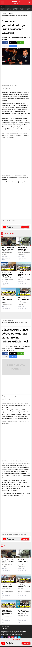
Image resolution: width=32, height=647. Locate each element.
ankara (4, 534)
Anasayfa (4, 13)
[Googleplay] (19, 637)
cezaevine (6, 220)
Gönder (22, 42)
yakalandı (4, 222)
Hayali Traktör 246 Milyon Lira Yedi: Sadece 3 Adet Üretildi (19, 6)
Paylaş (6, 42)
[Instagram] (9, 637)
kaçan (19, 220)
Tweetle (14, 42)
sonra (25, 220)
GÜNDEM (10, 13)
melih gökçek (23, 534)
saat (22, 220)
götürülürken (14, 220)
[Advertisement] (16, 74)
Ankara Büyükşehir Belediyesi (13, 534)
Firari (10, 220)
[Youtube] (12, 637)
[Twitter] (5, 637)
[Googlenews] (15, 637)
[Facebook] (2, 637)
